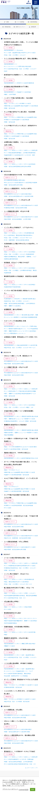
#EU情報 (20, 185)
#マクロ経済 (31, 52)
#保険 (19, 764)
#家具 (32, 254)
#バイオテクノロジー (31, 618)
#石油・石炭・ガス (9, 55)
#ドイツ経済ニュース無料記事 (29, 150)
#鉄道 (32, 83)
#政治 (20, 166)
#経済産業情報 (8, 50)
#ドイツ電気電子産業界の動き (27, 299)
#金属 (9, 259)
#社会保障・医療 (9, 676)
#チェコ (14, 117)
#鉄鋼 (16, 259)
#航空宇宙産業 (13, 287)
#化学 (23, 52)
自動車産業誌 (33, 22)
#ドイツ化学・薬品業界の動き (12, 52)
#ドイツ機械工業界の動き (24, 643)
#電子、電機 (25, 256)
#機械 (11, 256)
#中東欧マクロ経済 (25, 103)
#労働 (28, 83)
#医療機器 (31, 317)
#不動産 (13, 94)
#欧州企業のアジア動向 (15, 391)
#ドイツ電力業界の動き (24, 315)
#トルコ (14, 134)
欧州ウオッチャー (20, 26)
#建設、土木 (7, 94)
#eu (26, 166)
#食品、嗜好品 (15, 235)
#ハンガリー (16, 103)
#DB (18, 83)
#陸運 (16, 153)
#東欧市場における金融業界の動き (14, 106)
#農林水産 (31, 233)
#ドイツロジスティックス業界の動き (14, 66)
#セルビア (15, 486)
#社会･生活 (34, 458)
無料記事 (33, 26)
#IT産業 (13, 331)
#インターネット (21, 333)
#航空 (27, 153)
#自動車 (34, 182)
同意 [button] (32, 789)
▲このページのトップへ (31, 767)
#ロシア (14, 503)
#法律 (26, 233)
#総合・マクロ (8, 103)
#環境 (29, 166)
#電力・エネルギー (20, 55)
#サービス (25, 155)
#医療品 (14, 623)
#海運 (9, 155)
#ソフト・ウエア (26, 328)
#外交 (23, 166)
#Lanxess (20, 50)
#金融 (19, 92)
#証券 (21, 671)
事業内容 (28, 3)
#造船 (19, 287)
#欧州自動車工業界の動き (17, 180)
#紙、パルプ (32, 256)
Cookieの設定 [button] (23, 789)
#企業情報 (7, 299)
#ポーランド (16, 470)
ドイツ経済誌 (20, 22)
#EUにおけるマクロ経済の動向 (13, 182)
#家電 (5, 259)
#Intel (16, 299)
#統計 (13, 69)
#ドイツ (14, 50)
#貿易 (30, 153)
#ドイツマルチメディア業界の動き (27, 326)
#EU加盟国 (7, 180)
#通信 (36, 328)
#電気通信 (13, 333)
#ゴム (26, 52)
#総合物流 (28, 66)
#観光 (24, 235)
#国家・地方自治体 (9, 108)
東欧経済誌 (8, 26)
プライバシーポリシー (10, 789)
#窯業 (12, 259)
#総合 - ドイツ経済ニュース (12, 150)
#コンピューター (9, 317)
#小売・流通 (31, 155)
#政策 (36, 106)
